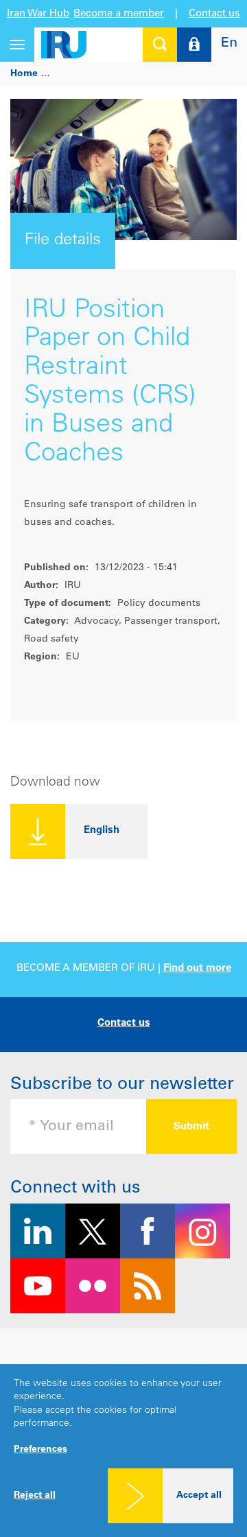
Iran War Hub (38, 14)
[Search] (160, 44)
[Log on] (194, 44)
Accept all (199, 1496)
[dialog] (123, 1450)
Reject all (35, 1495)
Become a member (118, 14)
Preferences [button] (40, 1450)
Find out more (197, 968)
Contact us (214, 14)
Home (24, 74)
